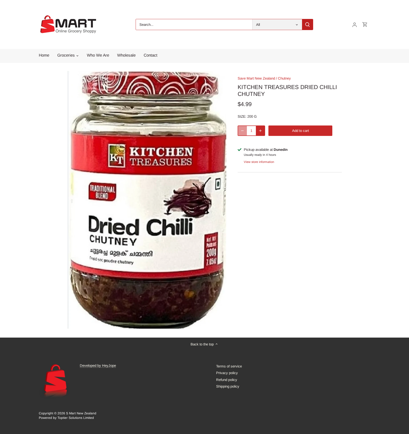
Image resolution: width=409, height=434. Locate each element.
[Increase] (260, 131)
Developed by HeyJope (98, 365)
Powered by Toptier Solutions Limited (66, 418)
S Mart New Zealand (81, 413)
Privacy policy (227, 373)
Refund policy (226, 380)
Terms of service (229, 366)
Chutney (284, 78)
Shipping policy (227, 386)
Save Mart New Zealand (256, 78)
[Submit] (307, 24)
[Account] (354, 24)
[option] (146, 200)
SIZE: (242, 116)
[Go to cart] (365, 24)
